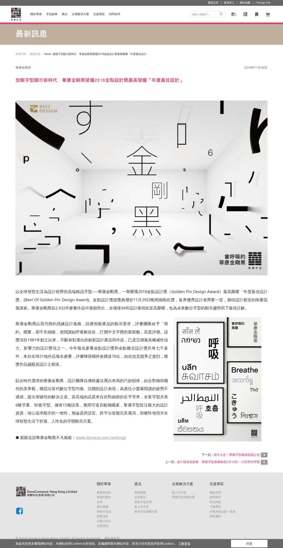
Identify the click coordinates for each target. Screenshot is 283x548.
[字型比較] (245, 14)
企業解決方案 (80, 14)
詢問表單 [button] (114, 14)
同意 (249, 543)
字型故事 (51, 14)
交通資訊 (102, 526)
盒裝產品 (140, 497)
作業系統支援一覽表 (222, 511)
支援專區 (99, 14)
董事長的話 (104, 492)
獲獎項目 (102, 516)
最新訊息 (35, 54)
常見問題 (215, 502)
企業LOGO (104, 521)
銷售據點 (215, 516)
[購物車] (268, 14)
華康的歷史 (104, 497)
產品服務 (102, 507)
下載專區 (215, 507)
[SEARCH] (221, 14)
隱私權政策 (112, 538)
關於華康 (36, 14)
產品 (64, 14)
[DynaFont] (16, 14)
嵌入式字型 (141, 507)
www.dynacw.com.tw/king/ (101, 437)
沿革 (100, 502)
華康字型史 (104, 511)
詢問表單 (215, 497)
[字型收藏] (257, 14)
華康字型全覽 (143, 502)
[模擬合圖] (234, 14)
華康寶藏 (140, 492)
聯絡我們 (215, 492)
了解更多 (184, 543)
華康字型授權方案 (145, 511)
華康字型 (20, 54)
